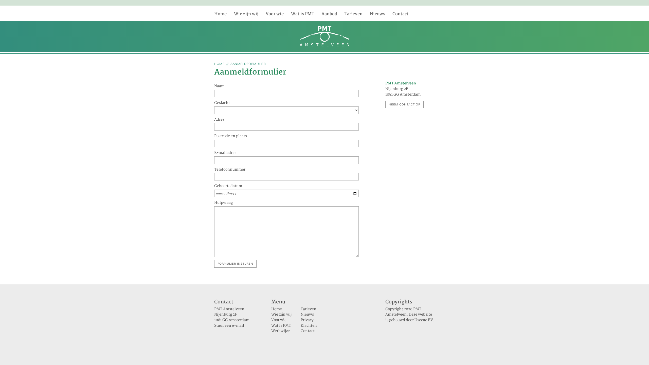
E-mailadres (225, 153)
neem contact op (404, 104)
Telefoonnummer (229, 170)
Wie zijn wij (246, 14)
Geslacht (222, 103)
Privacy (307, 320)
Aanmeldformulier (248, 64)
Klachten (309, 326)
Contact (400, 14)
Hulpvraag (223, 203)
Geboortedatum (228, 186)
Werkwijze (280, 331)
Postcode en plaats (230, 136)
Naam (219, 86)
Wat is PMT (302, 14)
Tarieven (354, 14)
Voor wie (275, 14)
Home (220, 14)
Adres (219, 120)
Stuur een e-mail (229, 326)
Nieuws (377, 14)
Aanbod (329, 14)
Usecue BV (423, 320)
